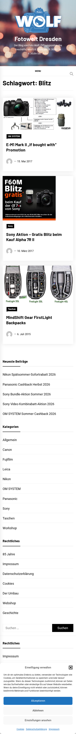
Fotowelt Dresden (38, 38)
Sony (10, 226)
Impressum (54, 729)
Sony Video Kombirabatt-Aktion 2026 (28, 404)
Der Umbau (11, 593)
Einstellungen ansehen (38, 720)
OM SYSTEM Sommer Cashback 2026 (29, 414)
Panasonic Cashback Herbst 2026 (26, 384)
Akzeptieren (38, 700)
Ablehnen (38, 710)
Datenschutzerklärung (36, 729)
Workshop (10, 528)
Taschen (12, 309)
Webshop (9, 603)
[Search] (71, 74)
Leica (6, 469)
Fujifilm (8, 459)
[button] (70, 667)
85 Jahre (9, 554)
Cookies (20, 729)
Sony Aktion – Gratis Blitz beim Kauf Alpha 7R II (34, 237)
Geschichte (10, 613)
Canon (7, 450)
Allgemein (10, 440)
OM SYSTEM (14, 136)
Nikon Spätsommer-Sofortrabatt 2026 (29, 374)
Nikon (7, 479)
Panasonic (10, 499)
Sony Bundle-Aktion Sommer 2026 (27, 394)
